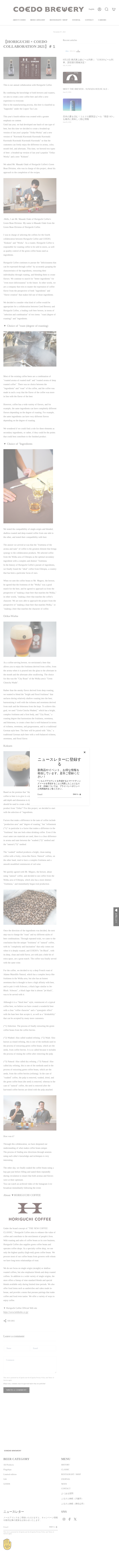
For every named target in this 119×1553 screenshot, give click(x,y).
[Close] (84, 752)
